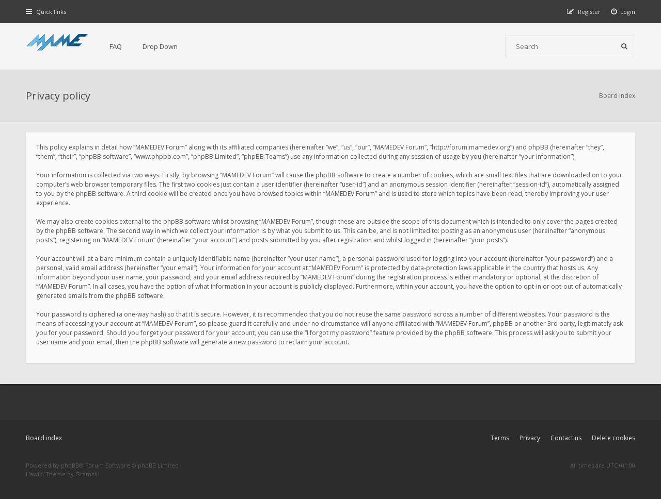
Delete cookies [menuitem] (613, 438)
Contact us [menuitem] (565, 438)
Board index (44, 438)
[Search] (624, 46)
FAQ (115, 46)
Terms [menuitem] (500, 438)
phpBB (70, 465)
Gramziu (87, 474)
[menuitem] (623, 11)
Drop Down (160, 46)
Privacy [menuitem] (530, 438)
